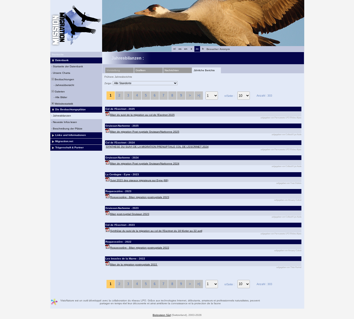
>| (198, 95)
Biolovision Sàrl (162, 315)
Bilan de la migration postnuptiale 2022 (134, 264)
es (180, 48)
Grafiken (141, 70)
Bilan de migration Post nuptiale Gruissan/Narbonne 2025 (144, 131)
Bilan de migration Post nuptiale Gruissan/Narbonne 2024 (144, 163)
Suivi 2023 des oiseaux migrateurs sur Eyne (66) (139, 180)
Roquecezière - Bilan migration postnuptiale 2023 (139, 197)
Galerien (59, 91)
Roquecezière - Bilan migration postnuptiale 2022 (139, 247)
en (185, 48)
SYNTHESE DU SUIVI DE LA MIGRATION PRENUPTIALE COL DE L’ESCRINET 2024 (157, 146)
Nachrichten (172, 70)
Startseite (58, 54)
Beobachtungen (64, 79)
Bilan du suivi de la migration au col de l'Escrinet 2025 (142, 114)
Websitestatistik (63, 103)
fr (203, 48)
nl (174, 48)
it (191, 48)
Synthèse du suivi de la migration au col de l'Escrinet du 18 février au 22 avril (156, 230)
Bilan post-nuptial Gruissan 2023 (129, 214)
